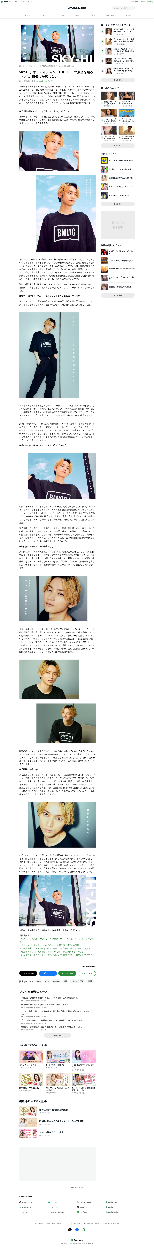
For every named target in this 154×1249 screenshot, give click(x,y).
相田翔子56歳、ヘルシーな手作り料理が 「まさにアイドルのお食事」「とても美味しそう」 (124, 32)
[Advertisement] (39, 1164)
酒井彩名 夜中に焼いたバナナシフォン (122, 269)
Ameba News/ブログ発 (45, 81)
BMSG (39, 981)
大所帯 (90, 981)
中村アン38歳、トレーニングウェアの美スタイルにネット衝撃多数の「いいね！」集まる (124, 71)
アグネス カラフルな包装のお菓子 (121, 261)
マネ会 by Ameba (85, 1202)
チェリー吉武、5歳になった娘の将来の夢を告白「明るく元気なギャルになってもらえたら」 (57, 1012)
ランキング (126, 15)
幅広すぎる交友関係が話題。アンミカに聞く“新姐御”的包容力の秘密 (52, 951)
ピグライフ (25, 1212)
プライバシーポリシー (91, 1223)
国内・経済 (110, 15)
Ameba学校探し (113, 1212)
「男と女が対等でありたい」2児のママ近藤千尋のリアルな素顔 (50, 945)
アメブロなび (83, 1212)
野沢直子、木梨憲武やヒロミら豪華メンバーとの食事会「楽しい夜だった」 (52, 1027)
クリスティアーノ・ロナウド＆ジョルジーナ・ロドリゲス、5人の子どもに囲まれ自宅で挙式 (124, 62)
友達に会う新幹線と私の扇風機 (120, 287)
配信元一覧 (39, 1223)
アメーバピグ (55, 1207)
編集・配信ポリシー (54, 1223)
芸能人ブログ (134, 1)
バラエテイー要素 (77, 981)
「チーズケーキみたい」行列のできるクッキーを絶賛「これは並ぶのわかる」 (52, 1020)
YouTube (56, 981)
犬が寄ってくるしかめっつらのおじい (121, 252)
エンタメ (44, 15)
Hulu (47, 981)
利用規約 (76, 1223)
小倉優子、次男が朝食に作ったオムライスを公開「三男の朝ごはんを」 (50, 998)
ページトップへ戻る (77, 1187)
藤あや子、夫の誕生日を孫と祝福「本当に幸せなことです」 (45, 1004)
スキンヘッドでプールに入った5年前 (121, 278)
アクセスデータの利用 (111, 1223)
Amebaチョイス (27, 1202)
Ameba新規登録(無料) (146, 1)
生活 (93, 15)
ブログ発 (60, 15)
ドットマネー (55, 1202)
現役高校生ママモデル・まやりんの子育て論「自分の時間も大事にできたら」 (56, 948)
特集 (77, 15)
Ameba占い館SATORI (57, 1212)
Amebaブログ (112, 1202)
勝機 (65, 981)
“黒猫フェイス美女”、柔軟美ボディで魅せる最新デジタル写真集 (110, 139)
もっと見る (58, 1035)
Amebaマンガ (112, 1207)
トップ (27, 15)
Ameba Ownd (26, 1207)
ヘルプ (67, 1223)
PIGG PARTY (83, 1207)
